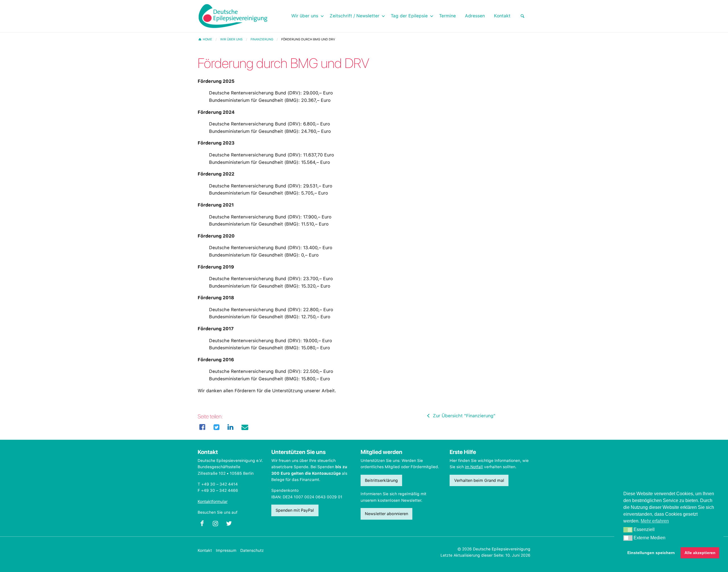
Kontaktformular (213, 501)
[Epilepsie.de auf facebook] (204, 525)
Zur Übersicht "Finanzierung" (463, 415)
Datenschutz (252, 550)
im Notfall (474, 466)
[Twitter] (217, 427)
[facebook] (202, 427)
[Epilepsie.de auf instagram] (217, 525)
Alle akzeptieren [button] (699, 552)
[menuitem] (522, 16)
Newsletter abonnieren (386, 513)
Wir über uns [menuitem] (304, 15)
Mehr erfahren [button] (655, 521)
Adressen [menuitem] (475, 15)
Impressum (226, 550)
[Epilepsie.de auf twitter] (231, 525)
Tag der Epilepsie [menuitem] (409, 15)
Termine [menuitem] (447, 15)
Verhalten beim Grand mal (479, 480)
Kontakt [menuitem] (502, 15)
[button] (627, 530)
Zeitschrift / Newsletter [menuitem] (354, 15)
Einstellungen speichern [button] (651, 552)
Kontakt (205, 550)
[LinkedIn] (230, 427)
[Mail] (245, 427)
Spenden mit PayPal (295, 510)
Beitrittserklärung (381, 480)
